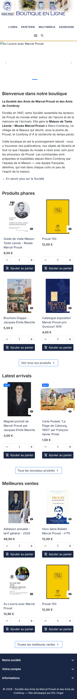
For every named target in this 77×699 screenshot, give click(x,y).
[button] (42, 35)
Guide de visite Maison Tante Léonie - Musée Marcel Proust (19, 243)
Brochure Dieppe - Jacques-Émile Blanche (19, 320)
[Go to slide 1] (27, 79)
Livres (12, 27)
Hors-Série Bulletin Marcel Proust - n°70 (56, 531)
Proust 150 (49, 239)
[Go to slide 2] (34, 79)
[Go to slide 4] (49, 79)
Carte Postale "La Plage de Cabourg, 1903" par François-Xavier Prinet (55, 428)
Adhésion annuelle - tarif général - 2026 (17, 531)
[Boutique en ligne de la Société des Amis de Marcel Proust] (38, 8)
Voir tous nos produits (38, 363)
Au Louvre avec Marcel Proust (19, 606)
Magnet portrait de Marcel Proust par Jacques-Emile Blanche (19, 426)
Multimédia (47, 27)
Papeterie (28, 27)
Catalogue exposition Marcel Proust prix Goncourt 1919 (56, 322)
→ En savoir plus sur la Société (23, 178)
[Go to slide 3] (42, 79)
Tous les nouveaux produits (38, 470)
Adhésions (66, 27)
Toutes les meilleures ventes (38, 644)
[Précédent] (6, 62)
